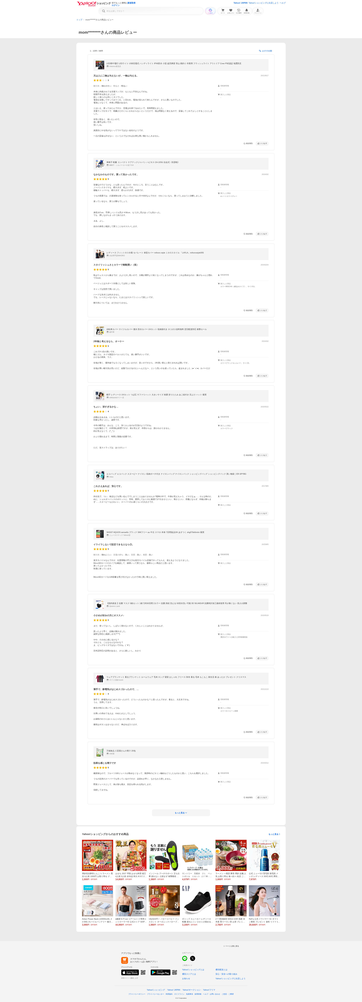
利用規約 (169, 994)
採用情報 (198, 994)
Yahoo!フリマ (209, 990)
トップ (79, 20)
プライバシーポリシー (136, 994)
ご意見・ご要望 (228, 994)
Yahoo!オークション (192, 990)
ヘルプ (283, 3)
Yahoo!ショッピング (156, 990)
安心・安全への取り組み (226, 974)
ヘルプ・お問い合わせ (211, 994)
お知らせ (186, 978)
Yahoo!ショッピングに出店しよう (264, 3)
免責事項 (189, 994)
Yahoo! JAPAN (240, 3)
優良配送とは (221, 969)
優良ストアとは (189, 974)
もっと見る (273, 834)
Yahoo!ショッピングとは (193, 969)
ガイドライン (179, 994)
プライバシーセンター (155, 994)
